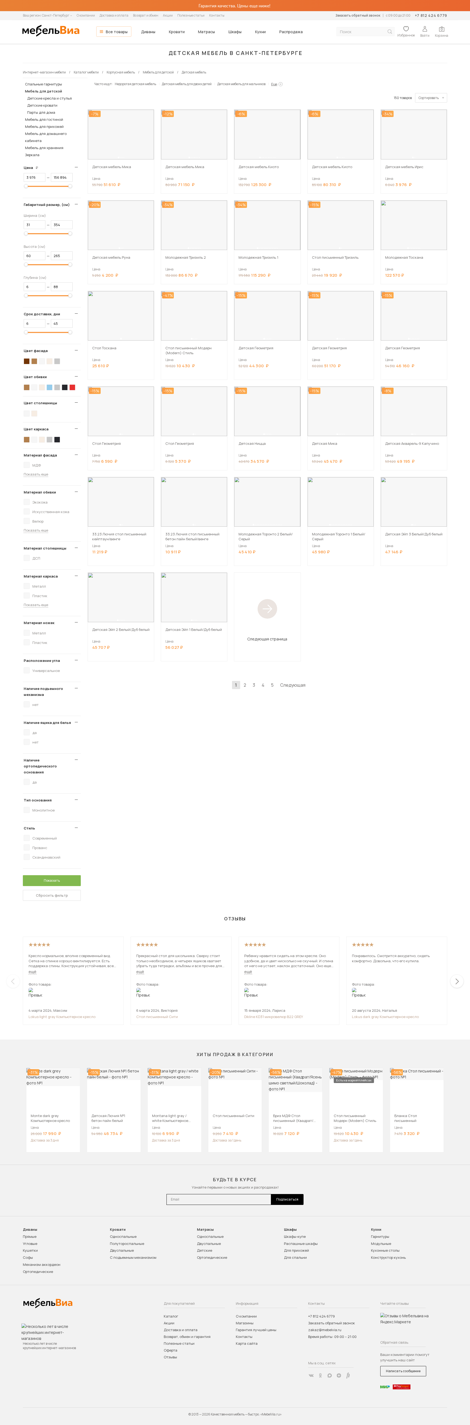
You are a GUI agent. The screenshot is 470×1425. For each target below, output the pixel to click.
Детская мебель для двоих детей (187, 84)
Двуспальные (122, 1250)
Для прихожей (296, 1250)
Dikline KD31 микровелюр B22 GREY (273, 1016)
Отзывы (170, 1357)
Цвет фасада (36, 350)
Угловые (30, 1243)
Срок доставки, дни (42, 313)
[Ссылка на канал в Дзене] (339, 1375)
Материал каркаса (41, 576)
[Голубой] (49, 387)
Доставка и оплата (114, 15)
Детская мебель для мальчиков (241, 84)
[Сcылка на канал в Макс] (330, 1375)
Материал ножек (39, 622)
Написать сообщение (403, 1371)
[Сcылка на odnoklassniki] (320, 1375)
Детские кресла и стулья (49, 98)
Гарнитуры (380, 1236)
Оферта (170, 1350)
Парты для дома (41, 112)
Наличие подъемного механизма (43, 691)
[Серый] (57, 361)
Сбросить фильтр (52, 895)
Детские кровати (42, 105)
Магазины (244, 1323)
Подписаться (287, 1199)
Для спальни (295, 1257)
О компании (86, 15)
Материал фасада (40, 455)
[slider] (26, 186)
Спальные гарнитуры (43, 84)
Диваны (148, 31)
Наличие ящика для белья (47, 722)
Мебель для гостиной (44, 119)
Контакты (216, 15)
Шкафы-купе (295, 1236)
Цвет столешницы (40, 402)
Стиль (29, 828)
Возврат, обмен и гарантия (187, 1336)
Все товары (117, 31)
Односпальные (123, 1236)
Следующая (292, 685)
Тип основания (38, 800)
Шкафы (235, 31)
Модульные (381, 1243)
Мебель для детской (43, 91)
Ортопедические (38, 1271)
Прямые (29, 1236)
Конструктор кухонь (388, 1257)
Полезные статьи (191, 15)
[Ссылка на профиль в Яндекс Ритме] (348, 1375)
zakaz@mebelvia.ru (324, 1329)
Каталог (171, 1316)
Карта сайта (247, 1343)
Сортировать (429, 97)
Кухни (260, 31)
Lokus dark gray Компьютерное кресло (385, 1016)
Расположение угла (42, 660)
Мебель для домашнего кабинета (46, 137)
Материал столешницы (45, 548)
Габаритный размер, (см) (47, 204)
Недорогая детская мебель (135, 84)
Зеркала (32, 154)
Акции (168, 15)
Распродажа (291, 31)
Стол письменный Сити (157, 1016)
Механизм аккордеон (41, 1264)
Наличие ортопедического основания (40, 766)
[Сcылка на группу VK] (311, 1375)
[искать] (390, 31)
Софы (28, 1257)
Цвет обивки (35, 376)
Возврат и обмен (145, 15)
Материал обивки (40, 492)
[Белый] (42, 361)
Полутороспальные (127, 1243)
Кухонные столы (385, 1250)
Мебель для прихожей (44, 126)
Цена (33, 167)
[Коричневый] (34, 361)
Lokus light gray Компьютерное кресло (62, 1016)
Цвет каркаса (36, 429)
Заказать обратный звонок (357, 15)
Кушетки (30, 1250)
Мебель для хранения (44, 147)
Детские (204, 1250)
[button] (118, 157)
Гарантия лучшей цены (256, 1329)
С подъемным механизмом (133, 1257)
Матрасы (206, 31)
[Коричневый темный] (27, 361)
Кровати (177, 31)
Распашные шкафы (301, 1243)
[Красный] (72, 387)
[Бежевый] (49, 361)
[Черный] (65, 387)
